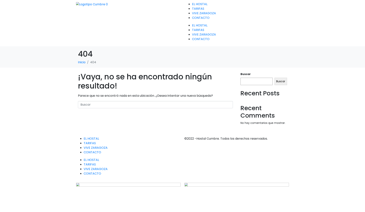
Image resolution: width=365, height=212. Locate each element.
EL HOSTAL (199, 4)
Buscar (245, 74)
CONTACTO (200, 18)
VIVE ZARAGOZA (204, 13)
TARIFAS (198, 8)
